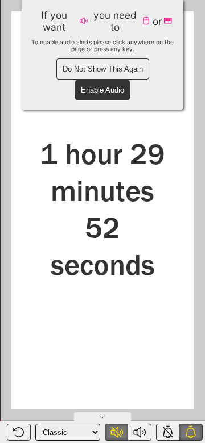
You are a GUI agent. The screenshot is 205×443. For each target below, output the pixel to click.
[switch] (128, 432)
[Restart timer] (19, 432)
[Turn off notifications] (168, 432)
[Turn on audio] (139, 432)
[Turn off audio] (116, 432)
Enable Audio (102, 90)
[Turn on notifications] (190, 432)
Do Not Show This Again (103, 69)
